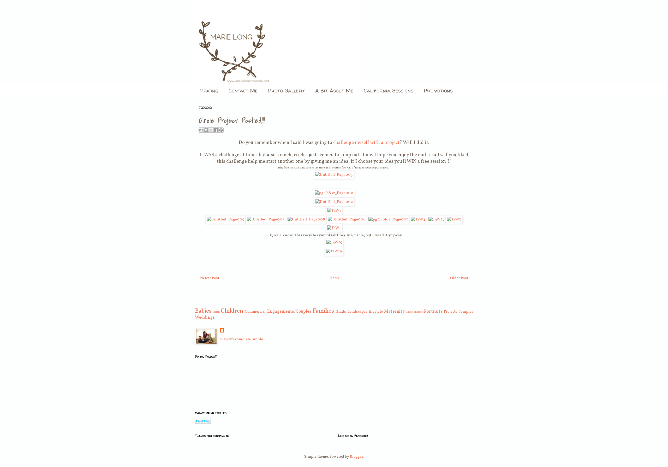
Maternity (394, 311)
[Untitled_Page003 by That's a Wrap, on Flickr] (334, 175)
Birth (216, 312)
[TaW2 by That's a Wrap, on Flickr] (454, 219)
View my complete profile (241, 339)
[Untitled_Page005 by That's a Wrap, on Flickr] (225, 219)
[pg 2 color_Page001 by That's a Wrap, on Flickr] (388, 219)
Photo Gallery (286, 90)
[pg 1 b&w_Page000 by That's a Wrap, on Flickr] (334, 193)
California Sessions (388, 90)
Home (335, 278)
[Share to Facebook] (216, 130)
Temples (466, 311)
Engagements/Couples (289, 311)
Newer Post (209, 278)
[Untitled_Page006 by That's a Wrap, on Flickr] (346, 219)
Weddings (205, 317)
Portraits (433, 311)
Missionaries (414, 312)
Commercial (255, 311)
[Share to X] (211, 130)
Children (232, 311)
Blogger (356, 456)
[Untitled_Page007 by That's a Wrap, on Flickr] (266, 219)
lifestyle (376, 311)
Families (323, 311)
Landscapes (357, 311)
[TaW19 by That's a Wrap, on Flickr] (334, 251)
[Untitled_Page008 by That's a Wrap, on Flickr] (306, 219)
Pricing (209, 90)
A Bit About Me (334, 90)
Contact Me (243, 90)
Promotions (438, 90)
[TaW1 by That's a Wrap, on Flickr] (334, 228)
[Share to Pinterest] (221, 130)
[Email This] (201, 130)
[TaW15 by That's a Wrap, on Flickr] (334, 242)
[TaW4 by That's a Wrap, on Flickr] (418, 219)
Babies (203, 311)
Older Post (459, 278)
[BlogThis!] (206, 130)
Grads (341, 311)
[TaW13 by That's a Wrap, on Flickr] (436, 219)
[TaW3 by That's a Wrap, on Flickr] (334, 210)
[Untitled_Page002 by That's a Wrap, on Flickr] (334, 202)
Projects (450, 311)
